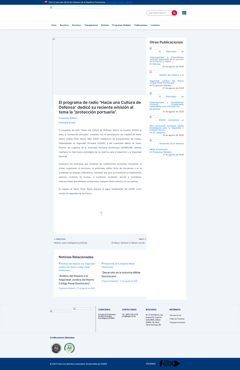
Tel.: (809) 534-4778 (130, 314)
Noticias (105, 25)
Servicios (76, 25)
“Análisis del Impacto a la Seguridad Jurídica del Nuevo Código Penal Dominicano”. (76, 279)
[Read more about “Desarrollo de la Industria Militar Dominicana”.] (122, 265)
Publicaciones (141, 25)
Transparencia (91, 25)
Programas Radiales (121, 25)
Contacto (155, 25)
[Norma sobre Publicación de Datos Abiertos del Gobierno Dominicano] (69, 348)
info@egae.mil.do (129, 316)
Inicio (54, 25)
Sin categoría (159, 132)
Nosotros (64, 25)
